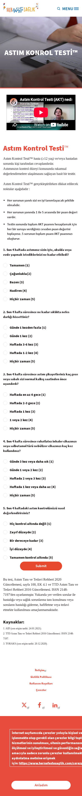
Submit (41, 566)
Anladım (41, 785)
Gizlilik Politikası (41, 677)
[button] (59, 8)
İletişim (39, 670)
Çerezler (41, 690)
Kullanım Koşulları (41, 683)
